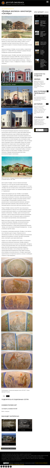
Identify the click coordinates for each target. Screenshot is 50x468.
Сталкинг (41, 117)
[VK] (1, 467)
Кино (8, 396)
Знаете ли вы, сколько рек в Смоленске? (43, 43)
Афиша (41, 79)
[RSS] (11, 467)
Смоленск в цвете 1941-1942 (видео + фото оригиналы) (43, 23)
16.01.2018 (7, 444)
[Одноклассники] (4, 466)
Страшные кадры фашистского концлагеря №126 (43, 34)
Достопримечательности (8, 8)
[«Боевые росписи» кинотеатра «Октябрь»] (17, 27)
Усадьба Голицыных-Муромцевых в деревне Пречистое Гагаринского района (43, 63)
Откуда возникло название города (42, 52)
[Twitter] (6, 467)
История (41, 104)
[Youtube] (8, 467)
